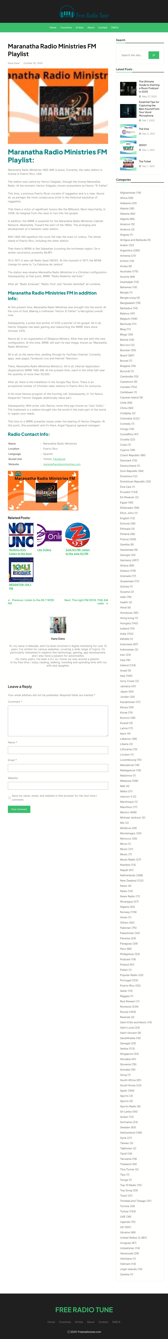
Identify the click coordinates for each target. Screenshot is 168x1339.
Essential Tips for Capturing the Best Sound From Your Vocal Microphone (149, 108)
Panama (125, 938)
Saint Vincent (128, 1032)
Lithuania (126, 749)
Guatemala (127, 581)
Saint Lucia (127, 1027)
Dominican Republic (132, 481)
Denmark (125, 460)
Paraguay (126, 943)
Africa (123, 198)
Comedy (125, 423)
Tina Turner (127, 1169)
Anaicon (125, 224)
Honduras (126, 612)
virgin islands (128, 1269)
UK (122, 1227)
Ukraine (125, 1232)
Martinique (127, 801)
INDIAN (124, 639)
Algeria (124, 219)
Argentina (126, 250)
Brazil (123, 355)
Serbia (124, 1048)
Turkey (124, 1211)
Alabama (125, 203)
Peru (123, 948)
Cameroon (126, 381)
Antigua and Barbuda (133, 240)
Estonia (125, 523)
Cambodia (126, 376)
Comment (15, 701)
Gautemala (127, 549)
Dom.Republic (129, 471)
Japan (124, 691)
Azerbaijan (126, 282)
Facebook (59, 459)
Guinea (124, 586)
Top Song (126, 1190)
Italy (122, 675)
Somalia (125, 1069)
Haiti (123, 597)
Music (124, 849)
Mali (122, 786)
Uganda (125, 1221)
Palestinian (127, 933)
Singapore (126, 1053)
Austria (124, 276)
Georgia (125, 555)
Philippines (127, 954)
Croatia (124, 439)
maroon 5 (126, 796)
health (124, 602)
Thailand (125, 1164)
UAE (123, 1216)
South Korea (128, 1085)
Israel (123, 670)
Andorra (125, 229)
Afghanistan (128, 192)
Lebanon (125, 738)
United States (128, 1237)
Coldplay (125, 413)
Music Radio (127, 859)
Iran (122, 654)
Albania (124, 213)
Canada (125, 387)
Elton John (127, 513)
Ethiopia (125, 528)
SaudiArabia (127, 1038)
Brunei (124, 360)
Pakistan (125, 927)
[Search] (153, 55)
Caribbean (126, 392)
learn (123, 733)
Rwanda (125, 1017)
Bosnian (125, 350)
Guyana (125, 591)
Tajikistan (126, 1148)
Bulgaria (125, 366)
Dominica (126, 476)
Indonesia (126, 644)
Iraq (122, 660)
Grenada (125, 576)
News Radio (127, 896)
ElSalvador (126, 507)
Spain (123, 1090)
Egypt (123, 502)
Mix (122, 822)
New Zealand (128, 880)
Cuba (123, 444)
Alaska (124, 208)
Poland (124, 964)
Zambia (124, 1274)
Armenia (125, 255)
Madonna (126, 775)
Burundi (125, 371)
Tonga (124, 1179)
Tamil (123, 1153)
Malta (123, 791)
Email (12, 760)
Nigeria (124, 906)
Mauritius (126, 807)
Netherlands (128, 875)
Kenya (124, 707)
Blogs (123, 334)
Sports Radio (128, 1106)
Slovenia (125, 1064)
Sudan (124, 1116)
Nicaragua (126, 901)
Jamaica (125, 686)
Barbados (126, 308)
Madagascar (128, 770)
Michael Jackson (130, 817)
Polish (124, 969)
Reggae (124, 996)
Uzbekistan (127, 1248)
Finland (124, 534)
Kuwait (124, 723)
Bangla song (128, 297)
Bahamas (126, 287)
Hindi (123, 607)
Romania (125, 1006)
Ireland (124, 665)
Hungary (125, 623)
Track (123, 1195)
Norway (125, 912)
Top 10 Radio (128, 1185)
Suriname (126, 1122)
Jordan (124, 696)
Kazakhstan (127, 702)
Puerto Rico (127, 985)
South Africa (128, 1080)
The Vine (144, 128)
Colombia (126, 418)
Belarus (124, 313)
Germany (125, 560)
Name (12, 742)
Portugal (125, 980)
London (125, 754)
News (123, 885)
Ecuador (125, 492)
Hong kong (127, 618)
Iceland (124, 628)
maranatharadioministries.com (62, 464)
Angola (124, 234)
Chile (123, 402)
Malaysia (125, 780)
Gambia (125, 544)
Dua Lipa (125, 486)
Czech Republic (130, 455)
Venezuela (126, 1253)
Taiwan (124, 1143)
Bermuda (125, 324)
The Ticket (145, 161)
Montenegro (128, 833)
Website (13, 778)
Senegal (125, 1043)
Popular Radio (128, 975)
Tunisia (124, 1206)
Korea (123, 712)
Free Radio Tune (84, 1309)
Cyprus (124, 450)
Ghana (124, 565)
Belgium (125, 318)
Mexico (124, 812)
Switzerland (127, 1132)
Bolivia (124, 339)
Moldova (125, 828)
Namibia (125, 864)
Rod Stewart (128, 1001)
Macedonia (127, 765)
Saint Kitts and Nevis (133, 1022)
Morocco (125, 838)
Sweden (125, 1127)
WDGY (143, 145)
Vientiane (126, 1258)
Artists (124, 261)
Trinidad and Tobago (133, 1200)
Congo (124, 429)
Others (124, 922)
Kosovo (125, 717)
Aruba (124, 266)
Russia (124, 1011)
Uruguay (125, 1242)
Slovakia (125, 1059)
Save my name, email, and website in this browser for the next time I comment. (54, 797)
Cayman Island (129, 397)
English (124, 518)
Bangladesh (127, 303)
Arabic (124, 245)
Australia (125, 271)
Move (123, 843)
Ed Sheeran (127, 497)
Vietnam (125, 1263)
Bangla (124, 292)
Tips (123, 1174)
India (123, 633)
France (124, 539)
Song (123, 1074)
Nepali (124, 870)
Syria (123, 1137)
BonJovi (125, 345)
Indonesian (127, 649)
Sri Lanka (126, 1111)
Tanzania (125, 1158)
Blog (123, 329)
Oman (123, 917)
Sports (124, 1095)
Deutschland (128, 465)
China (123, 408)
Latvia (124, 728)
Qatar (123, 990)
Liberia (124, 744)
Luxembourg (128, 759)
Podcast (125, 959)
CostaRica (126, 434)
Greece (124, 570)
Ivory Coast (127, 681)
